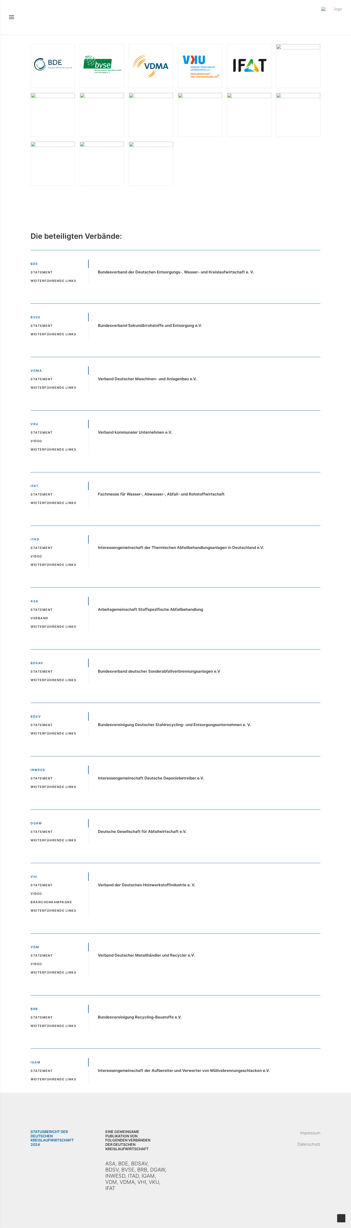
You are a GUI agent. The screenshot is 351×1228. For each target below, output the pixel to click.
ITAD (133, 1176)
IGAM (148, 1176)
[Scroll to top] (341, 1217)
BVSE (127, 1170)
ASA (110, 1163)
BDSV (111, 1170)
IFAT (110, 1188)
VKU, (154, 1182)
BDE (123, 1163)
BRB (142, 1170)
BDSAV (139, 1163)
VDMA (127, 1182)
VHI (141, 1182)
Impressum (310, 1132)
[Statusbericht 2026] (331, 17)
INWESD (115, 1176)
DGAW (157, 1170)
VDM (111, 1182)
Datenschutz (309, 1144)
